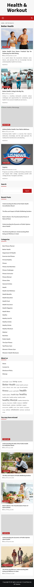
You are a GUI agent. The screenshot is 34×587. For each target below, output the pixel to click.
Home (4, 363)
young (3, 412)
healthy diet (5, 397)
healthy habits (21, 397)
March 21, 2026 (11, 573)
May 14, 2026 (10, 509)
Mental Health (6, 405)
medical (25, 403)
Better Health (6, 47)
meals (15, 403)
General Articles (7, 284)
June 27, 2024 (11, 131)
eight (18, 387)
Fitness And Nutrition (8, 266)
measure (19, 403)
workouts (27, 410)
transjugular (26, 407)
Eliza (5, 55)
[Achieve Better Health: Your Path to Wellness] (17, 116)
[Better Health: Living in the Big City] (17, 78)
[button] (3, 18)
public (11, 407)
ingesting (4, 403)
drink (12, 387)
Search (3, 184)
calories (4, 387)
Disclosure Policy (7, 370)
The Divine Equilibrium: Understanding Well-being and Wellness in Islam (15, 233)
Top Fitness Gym (7, 346)
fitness (5, 390)
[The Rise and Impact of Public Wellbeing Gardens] (17, 462)
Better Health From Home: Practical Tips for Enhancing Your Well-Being (17, 52)
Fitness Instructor (7, 273)
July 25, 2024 (11, 93)
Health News (6, 311)
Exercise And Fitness (8, 256)
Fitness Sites (6, 280)
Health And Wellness (8, 291)
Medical (4, 332)
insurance (9, 403)
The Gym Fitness (7, 342)
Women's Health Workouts (10, 353)
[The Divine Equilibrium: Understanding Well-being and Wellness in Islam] (17, 556)
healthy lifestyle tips (23, 400)
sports (21, 407)
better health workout (22, 385)
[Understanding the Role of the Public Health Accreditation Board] (17, 430)
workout (22, 410)
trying (3, 409)
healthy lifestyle (9, 400)
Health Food (6, 301)
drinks (15, 387)
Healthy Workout (7, 328)
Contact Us (5, 367)
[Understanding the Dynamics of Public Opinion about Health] (17, 524)
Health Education (7, 297)
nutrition (19, 405)
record (15, 407)
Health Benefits (7, 294)
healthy (23, 394)
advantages (5, 381)
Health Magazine (7, 308)
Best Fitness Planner (8, 246)
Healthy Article (6, 322)
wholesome (15, 410)
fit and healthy (24, 387)
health (23, 390)
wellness (8, 410)
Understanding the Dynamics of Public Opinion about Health (16, 225)
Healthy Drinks (6, 325)
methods (13, 405)
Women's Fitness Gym (9, 349)
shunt (18, 407)
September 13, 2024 (12, 55)
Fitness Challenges (8, 270)
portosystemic (5, 407)
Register (4, 167)
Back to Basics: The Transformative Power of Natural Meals (15, 218)
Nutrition (5, 335)
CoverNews (26, 582)
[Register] (17, 154)
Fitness (4, 263)
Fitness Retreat (7, 277)
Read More (4, 64)
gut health (16, 391)
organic (24, 405)
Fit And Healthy (7, 259)
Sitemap (4, 374)
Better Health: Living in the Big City (13, 91)
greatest (11, 391)
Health (4, 287)
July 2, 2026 (10, 447)
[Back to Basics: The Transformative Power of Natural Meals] (17, 492)
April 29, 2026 (11, 541)
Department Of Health (9, 253)
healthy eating (13, 397)
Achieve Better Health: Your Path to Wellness (15, 129)
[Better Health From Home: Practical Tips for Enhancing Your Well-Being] (17, 38)
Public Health (6, 339)
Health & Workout (17, 7)
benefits (20, 381)
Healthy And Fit (7, 318)
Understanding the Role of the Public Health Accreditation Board (15, 205)
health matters (6, 394)
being (15, 381)
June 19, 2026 (11, 478)
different (8, 387)
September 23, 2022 (12, 169)
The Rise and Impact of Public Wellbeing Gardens (16, 211)
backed (10, 381)
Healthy (4, 315)
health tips (15, 394)
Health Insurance (7, 304)
